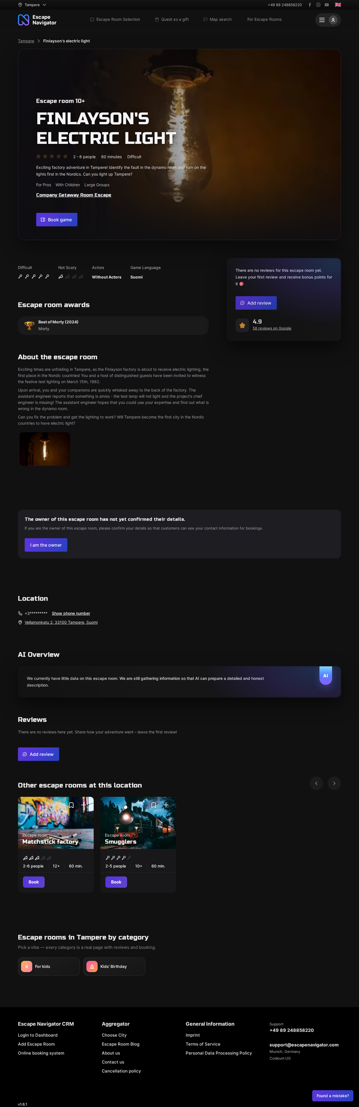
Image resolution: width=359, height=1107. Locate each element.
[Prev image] (316, 783)
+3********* (36, 613)
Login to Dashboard (37, 1035)
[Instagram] (318, 4)
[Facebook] (309, 4)
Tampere (26, 40)
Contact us (113, 1062)
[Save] (71, 805)
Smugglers (121, 841)
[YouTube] (326, 4)
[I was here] (83, 805)
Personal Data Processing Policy (219, 1053)
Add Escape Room (36, 1044)
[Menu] (328, 20)
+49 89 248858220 (285, 5)
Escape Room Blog (120, 1044)
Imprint (193, 1035)
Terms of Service (203, 1044)
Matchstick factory (50, 841)
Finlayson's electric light (66, 40)
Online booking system (41, 1053)
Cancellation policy (121, 1071)
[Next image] (334, 783)
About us (111, 1053)
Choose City (114, 1035)
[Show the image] (45, 449)
